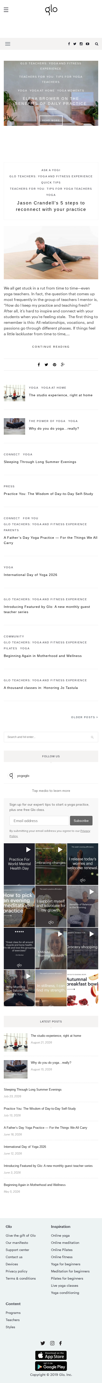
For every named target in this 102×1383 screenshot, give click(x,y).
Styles (10, 1327)
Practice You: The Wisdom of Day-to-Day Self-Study (48, 494)
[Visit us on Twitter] (43, 1343)
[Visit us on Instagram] (53, 1344)
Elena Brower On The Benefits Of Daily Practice (51, 101)
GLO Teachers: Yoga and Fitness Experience (50, 66)
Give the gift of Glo (21, 1235)
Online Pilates (62, 1250)
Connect (12, 454)
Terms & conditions (21, 1278)
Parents (11, 530)
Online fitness (62, 1257)
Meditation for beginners (70, 1271)
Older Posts (83, 717)
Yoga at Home (42, 90)
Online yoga (60, 1235)
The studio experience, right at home (61, 395)
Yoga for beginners (65, 1264)
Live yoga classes (64, 1285)
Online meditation (65, 1243)
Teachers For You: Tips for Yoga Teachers (51, 79)
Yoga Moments (70, 90)
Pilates (10, 648)
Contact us (14, 1257)
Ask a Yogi (51, 170)
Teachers (13, 1320)
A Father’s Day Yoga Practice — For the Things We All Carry (45, 1127)
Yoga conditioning (65, 1293)
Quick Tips (51, 182)
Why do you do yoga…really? (54, 428)
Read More (51, 120)
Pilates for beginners (67, 1278)
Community (14, 636)
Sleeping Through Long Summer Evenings (40, 462)
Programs (13, 1313)
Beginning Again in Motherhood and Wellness (43, 656)
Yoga (22, 90)
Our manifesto (17, 1243)
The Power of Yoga (47, 421)
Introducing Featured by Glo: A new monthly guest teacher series (48, 1166)
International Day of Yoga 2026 (30, 575)
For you (30, 518)
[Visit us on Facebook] (60, 1344)
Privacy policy (16, 1271)
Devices (12, 1264)
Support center (17, 1250)
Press (9, 486)
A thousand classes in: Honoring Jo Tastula (41, 688)
